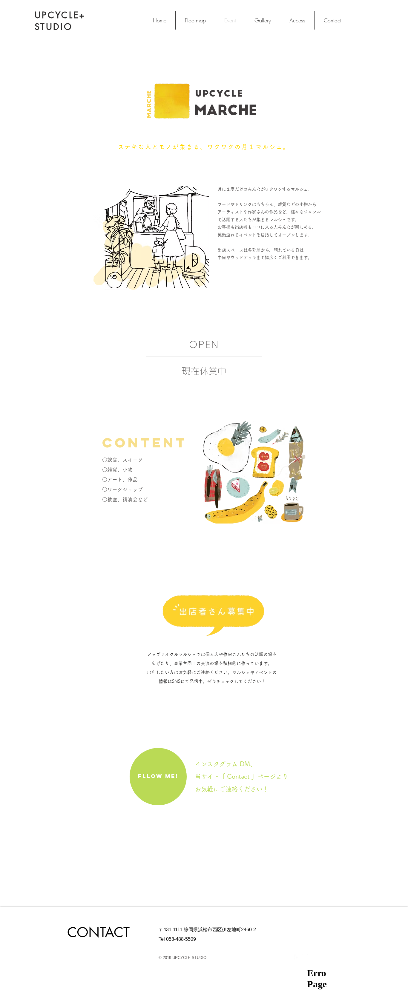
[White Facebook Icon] (297, 957)
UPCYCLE (57, 15)
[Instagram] (305, 957)
